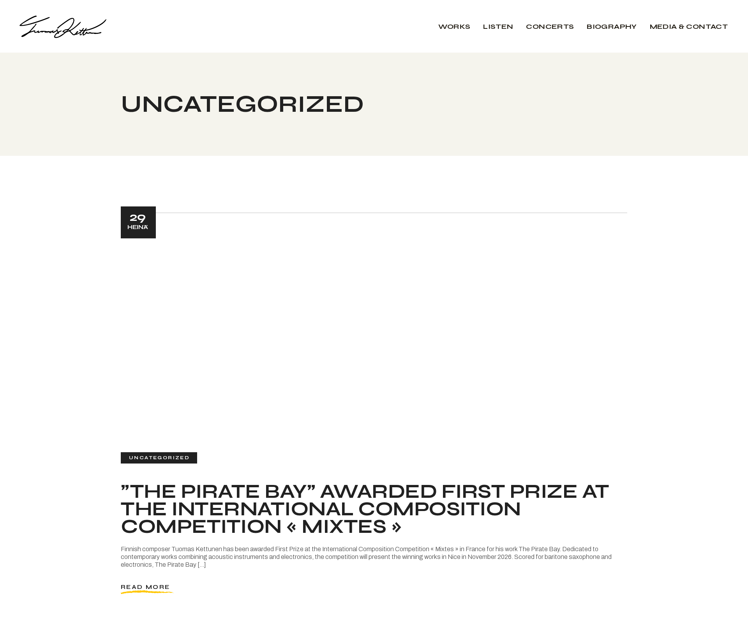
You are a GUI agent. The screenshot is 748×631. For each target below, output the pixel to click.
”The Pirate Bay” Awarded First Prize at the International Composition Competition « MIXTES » (365, 509)
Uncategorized (159, 457)
